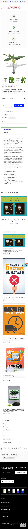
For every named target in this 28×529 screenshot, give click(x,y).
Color (3, 98)
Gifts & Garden (6, 439)
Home (4, 424)
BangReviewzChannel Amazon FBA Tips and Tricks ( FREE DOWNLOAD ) (14, 339)
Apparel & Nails (7, 430)
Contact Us (4, 513)
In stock (11, 115)
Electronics (5, 427)
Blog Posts (4, 516)
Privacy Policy (5, 509)
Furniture (5, 433)
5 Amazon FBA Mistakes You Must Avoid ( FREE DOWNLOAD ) (14, 298)
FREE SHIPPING (14, 19)
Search (6, 1)
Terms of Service (6, 502)
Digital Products (7, 442)
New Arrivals (12, 117)
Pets (4, 436)
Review (6, 133)
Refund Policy (5, 506)
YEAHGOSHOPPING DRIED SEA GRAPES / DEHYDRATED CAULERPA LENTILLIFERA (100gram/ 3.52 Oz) (13, 410)
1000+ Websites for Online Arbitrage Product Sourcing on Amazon (14, 220)
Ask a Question (9, 457)
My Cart (23, 1)
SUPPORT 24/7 (14, 42)
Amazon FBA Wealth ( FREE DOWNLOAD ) (14, 377)
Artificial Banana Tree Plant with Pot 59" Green (13, 90)
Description (7, 129)
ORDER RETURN (14, 31)
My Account (15, 1)
